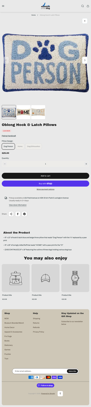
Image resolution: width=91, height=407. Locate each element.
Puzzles (7, 354)
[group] (9, 112)
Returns (36, 323)
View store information (18, 205)
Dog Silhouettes (33, 146)
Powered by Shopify (48, 393)
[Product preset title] (16, 278)
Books (6, 341)
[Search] (82, 6)
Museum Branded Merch (14, 323)
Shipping (36, 318)
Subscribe (72, 371)
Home (33, 15)
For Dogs (8, 336)
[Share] (11, 214)
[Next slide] (84, 60)
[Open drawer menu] (3, 6)
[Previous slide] (6, 60)
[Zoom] (84, 21)
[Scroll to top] (60, 393)
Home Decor (9, 327)
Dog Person (8, 146)
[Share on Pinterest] (24, 214)
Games (7, 350)
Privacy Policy (38, 332)
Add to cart (45, 176)
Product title (7, 295)
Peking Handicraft (9, 136)
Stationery (8, 345)
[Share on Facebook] (17, 214)
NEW (6, 318)
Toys (6, 358)
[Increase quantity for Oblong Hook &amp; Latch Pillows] (86, 164)
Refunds (36, 327)
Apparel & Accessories (13, 332)
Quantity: (5, 158)
